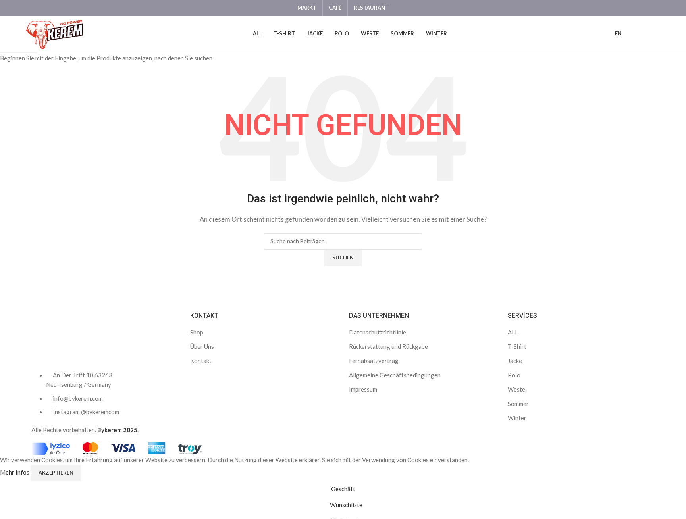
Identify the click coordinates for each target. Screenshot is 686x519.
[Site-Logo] (54, 33)
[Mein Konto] (633, 34)
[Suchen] (646, 34)
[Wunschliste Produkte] (660, 34)
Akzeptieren (56, 472)
